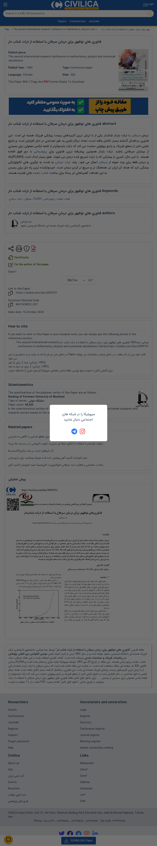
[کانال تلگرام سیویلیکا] (74, 431)
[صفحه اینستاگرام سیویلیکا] (83, 431)
